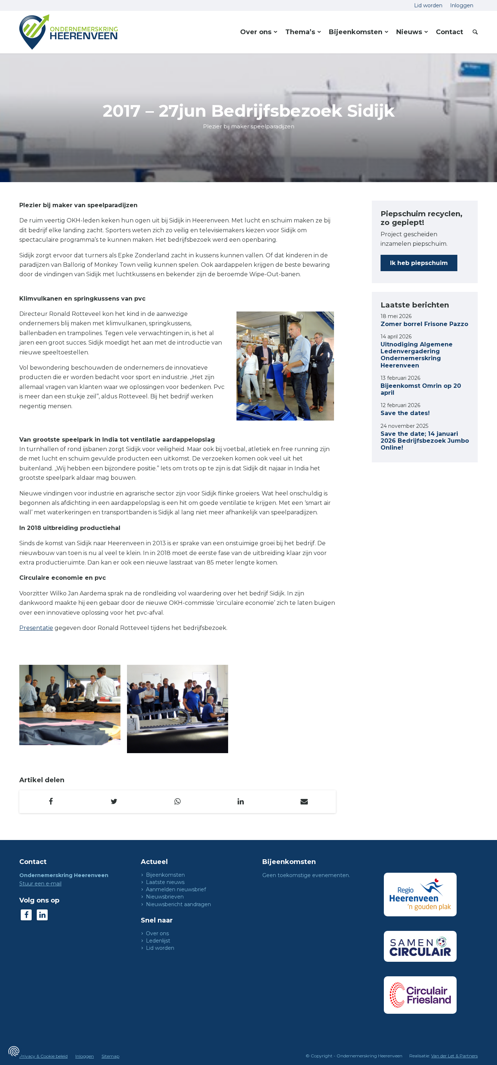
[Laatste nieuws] (142, 882)
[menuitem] (428, 5)
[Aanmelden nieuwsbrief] (142, 889)
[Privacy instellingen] (13, 1051)
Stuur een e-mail (40, 883)
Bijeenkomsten (165, 875)
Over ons (157, 933)
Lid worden (160, 948)
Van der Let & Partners (454, 1055)
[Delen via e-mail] (304, 801)
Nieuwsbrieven (165, 896)
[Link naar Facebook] (26, 914)
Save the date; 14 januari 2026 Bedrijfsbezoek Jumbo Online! (425, 440)
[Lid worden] (142, 948)
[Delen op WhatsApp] (177, 801)
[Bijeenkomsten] (142, 875)
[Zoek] (473, 32)
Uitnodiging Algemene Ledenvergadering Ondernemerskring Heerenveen (417, 355)
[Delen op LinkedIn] (241, 801)
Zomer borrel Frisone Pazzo (424, 324)
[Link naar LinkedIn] (42, 914)
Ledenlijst (158, 940)
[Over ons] (142, 933)
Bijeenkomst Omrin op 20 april (421, 389)
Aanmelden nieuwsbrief (176, 889)
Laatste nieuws (165, 882)
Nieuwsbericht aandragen (178, 904)
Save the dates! (405, 413)
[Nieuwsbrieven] (142, 896)
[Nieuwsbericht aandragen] (142, 904)
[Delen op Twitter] (114, 801)
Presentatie (36, 627)
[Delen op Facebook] (51, 801)
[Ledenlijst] (142, 940)
